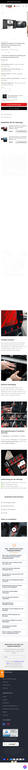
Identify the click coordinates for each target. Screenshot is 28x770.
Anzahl (2, 87)
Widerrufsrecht (6, 685)
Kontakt (4, 696)
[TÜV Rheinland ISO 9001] (10, 733)
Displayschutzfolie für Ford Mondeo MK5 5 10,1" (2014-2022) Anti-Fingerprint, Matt (18, 127)
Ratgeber (5, 712)
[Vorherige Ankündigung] (1, 1)
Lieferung (5, 688)
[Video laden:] (14, 529)
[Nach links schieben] (11, 39)
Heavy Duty (5, 715)
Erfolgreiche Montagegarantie (10, 705)
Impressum (5, 682)
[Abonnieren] (23, 656)
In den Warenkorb (21, 131)
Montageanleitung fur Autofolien (11, 709)
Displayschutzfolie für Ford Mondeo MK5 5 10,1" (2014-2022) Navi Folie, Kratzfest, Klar (18, 138)
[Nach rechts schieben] (16, 39)
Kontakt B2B (6, 702)
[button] (1, 6)
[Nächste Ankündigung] (26, 1)
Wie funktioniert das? (12, 97)
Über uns (5, 699)
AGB (4, 675)
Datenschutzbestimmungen (9, 679)
